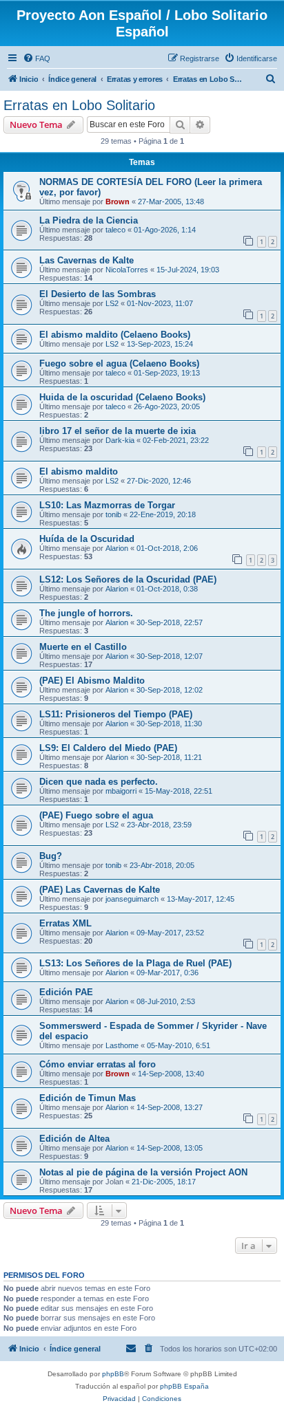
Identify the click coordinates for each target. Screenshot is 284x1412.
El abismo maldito (78, 471)
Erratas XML (65, 923)
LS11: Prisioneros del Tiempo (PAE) (115, 714)
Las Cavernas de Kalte (86, 260)
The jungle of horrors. (86, 613)
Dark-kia (119, 440)
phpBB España (184, 1386)
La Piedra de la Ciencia (88, 220)
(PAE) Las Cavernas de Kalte (99, 889)
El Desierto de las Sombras (97, 294)
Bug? (50, 856)
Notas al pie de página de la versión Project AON (143, 1172)
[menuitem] (36, 58)
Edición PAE (66, 992)
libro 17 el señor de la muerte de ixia (117, 431)
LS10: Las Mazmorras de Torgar (107, 505)
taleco (115, 230)
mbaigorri (120, 791)
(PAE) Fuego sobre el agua (96, 815)
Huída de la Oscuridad (86, 539)
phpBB (113, 1374)
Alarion (116, 548)
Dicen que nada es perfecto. (98, 781)
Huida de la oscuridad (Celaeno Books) (122, 397)
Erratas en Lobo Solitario (79, 105)
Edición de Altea (74, 1138)
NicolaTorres (126, 269)
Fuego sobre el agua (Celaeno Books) (119, 363)
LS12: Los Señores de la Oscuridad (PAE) (127, 579)
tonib (113, 514)
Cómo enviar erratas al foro (97, 1064)
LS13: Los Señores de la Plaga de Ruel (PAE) (135, 963)
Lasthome (122, 1045)
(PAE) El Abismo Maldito (92, 680)
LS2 (112, 303)
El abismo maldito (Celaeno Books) (114, 334)
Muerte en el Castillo (83, 647)
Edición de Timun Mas (87, 1098)
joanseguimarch (132, 899)
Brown (117, 201)
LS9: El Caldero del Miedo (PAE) (108, 748)
